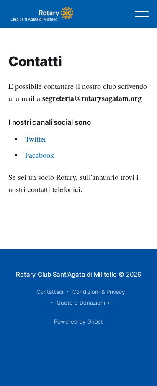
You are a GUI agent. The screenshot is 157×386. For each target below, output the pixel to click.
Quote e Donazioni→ (83, 302)
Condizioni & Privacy (98, 291)
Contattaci (49, 291)
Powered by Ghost (78, 321)
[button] (142, 14)
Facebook (39, 155)
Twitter (35, 139)
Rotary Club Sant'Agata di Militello (66, 274)
